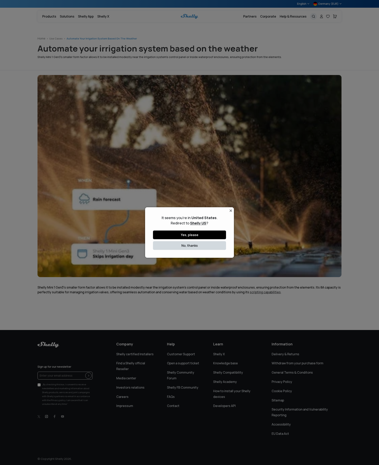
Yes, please (189, 235)
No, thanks (189, 245)
